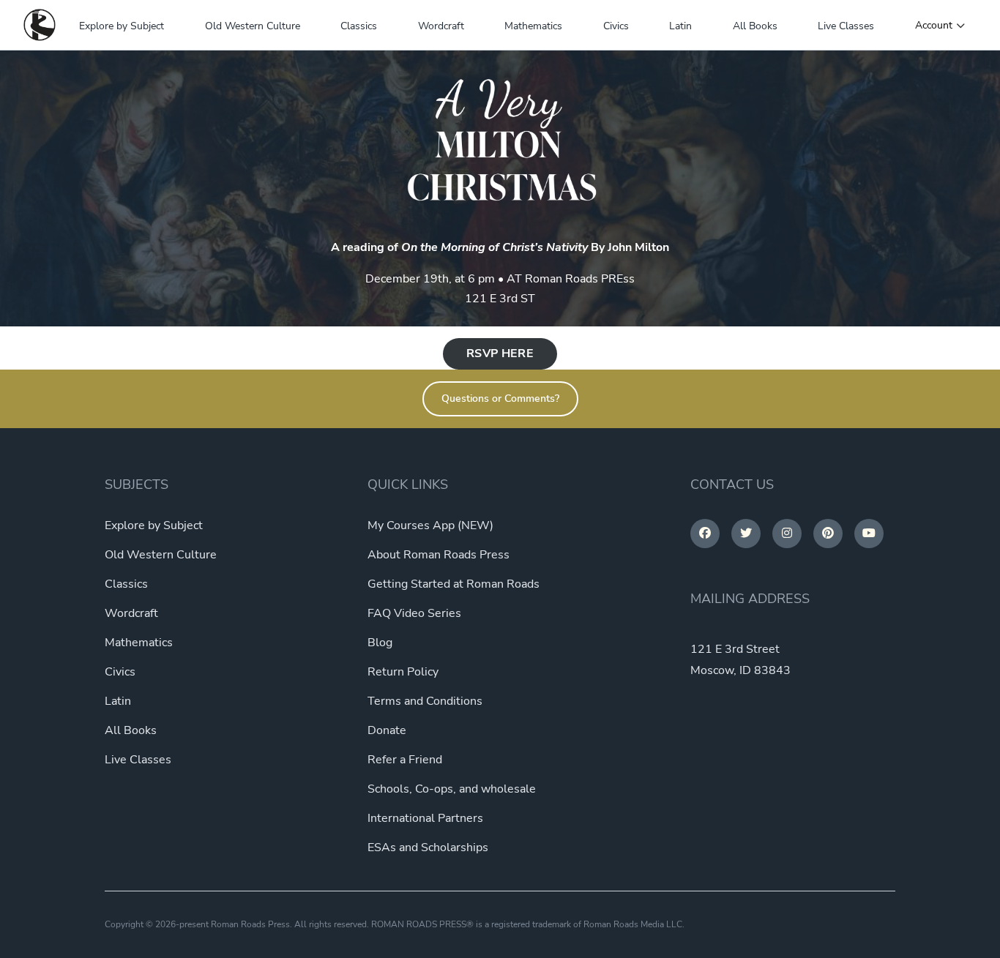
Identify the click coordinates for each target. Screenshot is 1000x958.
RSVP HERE (500, 353)
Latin (680, 26)
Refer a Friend (404, 760)
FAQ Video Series (414, 613)
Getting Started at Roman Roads (453, 584)
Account (933, 25)
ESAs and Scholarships (427, 847)
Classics (358, 26)
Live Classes (846, 26)
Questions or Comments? (500, 398)
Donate (386, 730)
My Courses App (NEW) (430, 525)
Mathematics (533, 26)
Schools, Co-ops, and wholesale (451, 789)
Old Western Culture (252, 26)
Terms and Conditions (424, 701)
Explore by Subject (121, 26)
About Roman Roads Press (438, 555)
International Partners (425, 818)
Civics (616, 26)
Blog (379, 643)
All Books (755, 26)
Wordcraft (441, 26)
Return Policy (403, 672)
